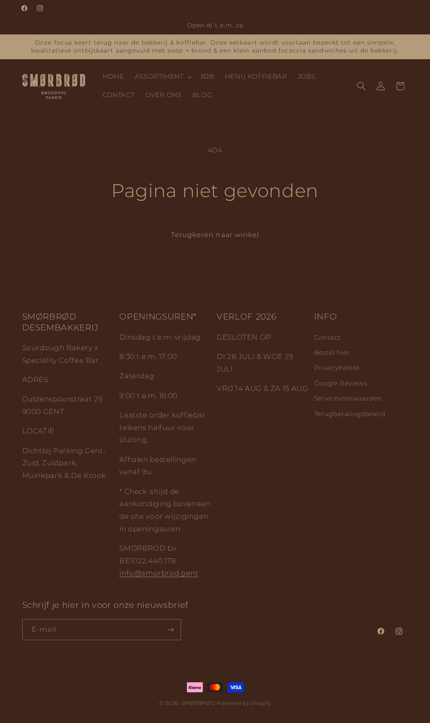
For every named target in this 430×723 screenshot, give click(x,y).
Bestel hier (332, 352)
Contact (327, 337)
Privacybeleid (336, 368)
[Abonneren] (170, 629)
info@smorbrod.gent (158, 573)
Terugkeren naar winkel (215, 235)
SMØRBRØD (198, 703)
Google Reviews (340, 383)
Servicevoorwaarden (348, 398)
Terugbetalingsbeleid (349, 414)
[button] (162, 77)
